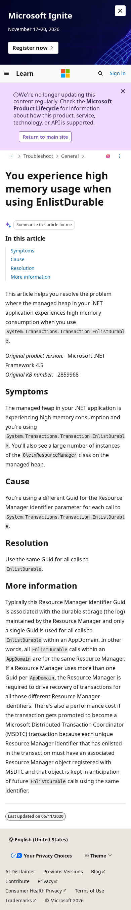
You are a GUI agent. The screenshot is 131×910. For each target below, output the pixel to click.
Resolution (23, 268)
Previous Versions (63, 871)
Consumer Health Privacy (33, 890)
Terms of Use (89, 890)
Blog (96, 871)
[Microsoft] (65, 73)
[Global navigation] (6, 73)
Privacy (45, 881)
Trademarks (18, 900)
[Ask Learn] (108, 156)
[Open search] (100, 73)
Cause (18, 259)
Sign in (118, 73)
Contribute (17, 881)
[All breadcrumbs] (11, 156)
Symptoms (22, 250)
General (70, 156)
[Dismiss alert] (120, 10)
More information (30, 277)
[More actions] (120, 156)
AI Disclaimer (20, 871)
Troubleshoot (38, 156)
